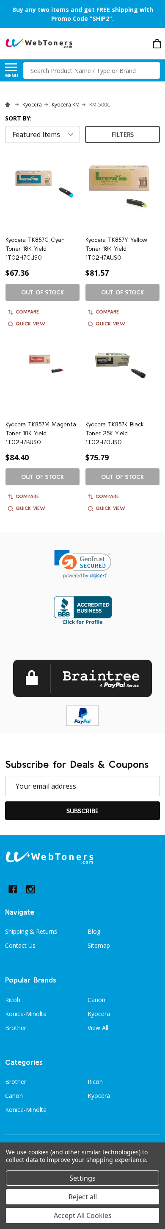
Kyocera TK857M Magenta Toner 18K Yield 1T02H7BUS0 (41, 433)
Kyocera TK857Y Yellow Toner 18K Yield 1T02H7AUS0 (116, 248)
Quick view (30, 323)
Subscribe (82, 811)
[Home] (9, 104)
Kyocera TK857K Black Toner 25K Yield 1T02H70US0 (114, 433)
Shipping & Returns (31, 931)
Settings (82, 1178)
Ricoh (12, 1000)
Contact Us (20, 945)
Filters (123, 134)
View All (98, 1028)
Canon (96, 1000)
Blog (94, 931)
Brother (15, 1028)
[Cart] (157, 44)
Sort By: (18, 118)
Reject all (83, 1196)
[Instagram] (30, 889)
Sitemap (99, 945)
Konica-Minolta (26, 1014)
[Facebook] (12, 889)
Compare (27, 311)
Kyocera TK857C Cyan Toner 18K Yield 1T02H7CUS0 (35, 248)
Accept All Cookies (83, 1215)
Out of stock (42, 292)
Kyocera (99, 1014)
